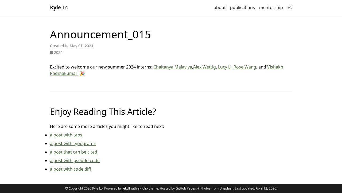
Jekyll (126, 188)
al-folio (143, 188)
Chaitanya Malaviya (172, 67)
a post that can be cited (73, 152)
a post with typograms (73, 143)
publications (242, 7)
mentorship (271, 7)
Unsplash (226, 188)
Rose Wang (245, 67)
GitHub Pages (186, 188)
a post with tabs (66, 135)
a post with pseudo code (75, 160)
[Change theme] (288, 6)
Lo (59, 7)
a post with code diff (70, 169)
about (220, 7)
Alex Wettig (204, 67)
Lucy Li (224, 67)
